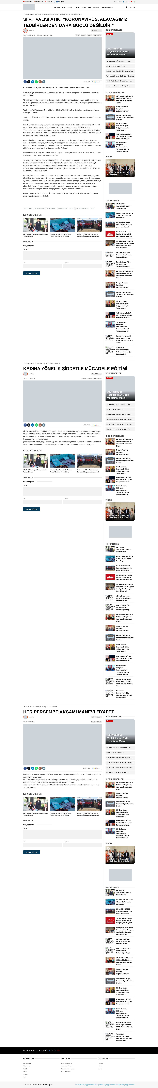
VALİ (93, 208)
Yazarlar (100, 1063)
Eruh (63, 7)
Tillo (89, 7)
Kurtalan (57, 7)
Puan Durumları (65, 1071)
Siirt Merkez (26, 1066)
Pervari (77, 7)
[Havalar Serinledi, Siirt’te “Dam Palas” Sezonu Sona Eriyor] (62, 225)
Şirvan (84, 7)
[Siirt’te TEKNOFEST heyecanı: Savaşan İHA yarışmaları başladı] (89, 225)
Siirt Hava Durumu (66, 1063)
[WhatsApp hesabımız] (134, 2)
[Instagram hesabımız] (128, 2)
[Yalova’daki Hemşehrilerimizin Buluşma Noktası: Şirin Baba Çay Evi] (110, 353)
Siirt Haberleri (97, 35)
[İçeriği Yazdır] (43, 81)
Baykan (70, 7)
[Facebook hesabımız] (123, 2)
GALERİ (28, 1)
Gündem (96, 7)
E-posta (66, 262)
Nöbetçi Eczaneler (107, 7)
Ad (24, 262)
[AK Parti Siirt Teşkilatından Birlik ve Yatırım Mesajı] (35, 225)
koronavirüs (63, 208)
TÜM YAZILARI (96, 30)
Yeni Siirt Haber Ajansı (45, 1085)
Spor (24, 1077)
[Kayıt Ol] (127, 7)
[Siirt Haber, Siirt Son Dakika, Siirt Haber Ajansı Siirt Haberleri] (29, 9)
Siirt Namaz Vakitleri (67, 1066)
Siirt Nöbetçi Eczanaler (67, 1069)
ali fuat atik (28, 208)
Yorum (26, 249)
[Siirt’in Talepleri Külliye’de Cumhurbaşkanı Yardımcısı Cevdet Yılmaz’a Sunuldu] (110, 147)
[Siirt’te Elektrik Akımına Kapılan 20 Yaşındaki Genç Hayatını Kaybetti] (110, 236)
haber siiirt (51, 208)
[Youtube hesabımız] (131, 2)
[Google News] (96, 81)
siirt (72, 208)
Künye (100, 1066)
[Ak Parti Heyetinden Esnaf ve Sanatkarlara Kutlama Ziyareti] (110, 256)
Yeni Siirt (31, 30)
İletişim (100, 1069)
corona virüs (40, 208)
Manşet (90, 35)
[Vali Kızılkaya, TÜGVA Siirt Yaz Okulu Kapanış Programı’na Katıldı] (110, 139)
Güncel (77, 35)
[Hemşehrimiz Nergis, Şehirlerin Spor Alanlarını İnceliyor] (110, 120)
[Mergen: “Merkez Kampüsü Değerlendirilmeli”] (110, 111)
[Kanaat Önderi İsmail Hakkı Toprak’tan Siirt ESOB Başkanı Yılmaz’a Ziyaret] (110, 340)
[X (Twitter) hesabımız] (126, 2)
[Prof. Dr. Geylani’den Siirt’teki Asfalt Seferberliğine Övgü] (110, 266)
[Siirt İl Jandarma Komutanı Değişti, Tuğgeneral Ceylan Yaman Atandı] (110, 128)
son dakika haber (82, 208)
